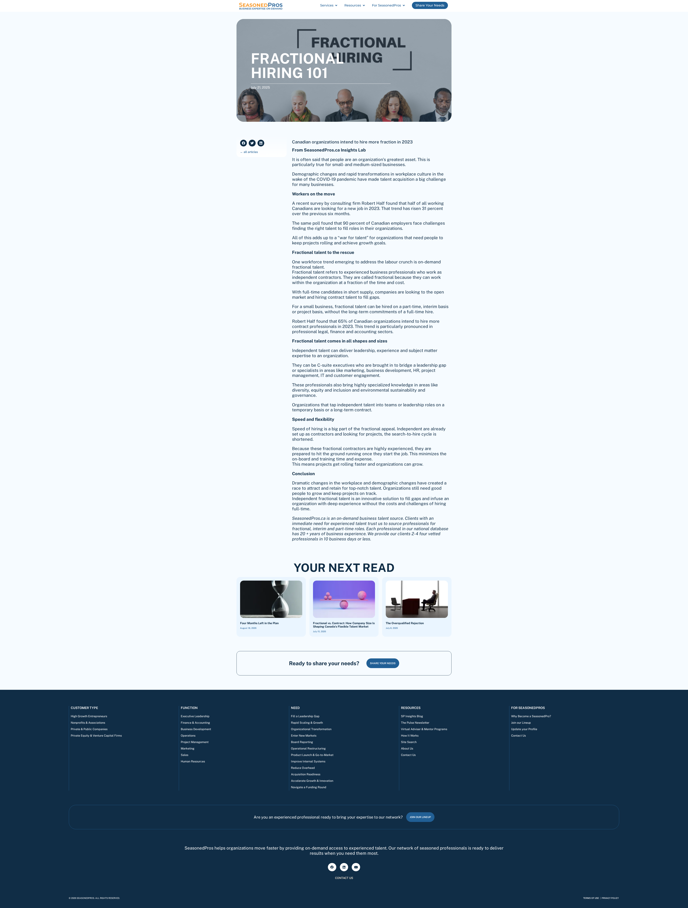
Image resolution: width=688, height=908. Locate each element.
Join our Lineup (521, 722)
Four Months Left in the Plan (259, 623)
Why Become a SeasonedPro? (531, 716)
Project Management (195, 742)
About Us (407, 748)
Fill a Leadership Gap (305, 716)
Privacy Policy (610, 898)
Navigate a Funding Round (308, 787)
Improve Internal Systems (308, 761)
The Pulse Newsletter (415, 722)
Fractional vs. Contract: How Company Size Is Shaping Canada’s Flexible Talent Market (344, 624)
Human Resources (193, 761)
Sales (184, 755)
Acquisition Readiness (305, 774)
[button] (243, 143)
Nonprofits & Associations (88, 722)
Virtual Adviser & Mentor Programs (424, 729)
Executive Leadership (195, 716)
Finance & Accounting (195, 722)
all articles (251, 152)
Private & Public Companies (89, 729)
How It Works (410, 735)
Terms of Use (591, 898)
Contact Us (408, 755)
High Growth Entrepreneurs (89, 716)
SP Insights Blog (412, 716)
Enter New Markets (303, 735)
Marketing (187, 748)
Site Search (409, 742)
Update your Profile (524, 729)
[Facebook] (332, 867)
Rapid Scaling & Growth (307, 722)
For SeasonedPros (386, 5)
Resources (352, 5)
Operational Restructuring (308, 748)
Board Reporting (302, 742)
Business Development (196, 729)
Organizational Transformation (311, 729)
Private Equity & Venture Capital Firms (96, 735)
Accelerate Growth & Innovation (312, 780)
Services (326, 5)
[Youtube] (356, 867)
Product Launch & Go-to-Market (312, 755)
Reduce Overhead (303, 768)
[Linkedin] (344, 867)
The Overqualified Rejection (405, 623)
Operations (188, 735)
